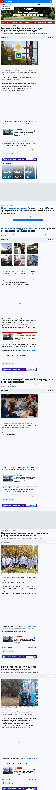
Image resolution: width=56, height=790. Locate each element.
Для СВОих (34, 22)
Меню (2, 1)
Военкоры (20, 22)
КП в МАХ (39, 22)
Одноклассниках (32, 140)
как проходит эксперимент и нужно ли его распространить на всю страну (24, 133)
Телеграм (24, 140)
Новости (8, 22)
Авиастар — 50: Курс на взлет (47, 22)
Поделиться (51, 37)
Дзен (18, 142)
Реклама (46, 4)
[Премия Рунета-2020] (17, 1)
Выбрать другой (7, 8)
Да (2, 8)
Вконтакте (5, 142)
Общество (6, 25)
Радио (41, 4)
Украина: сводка (27, 22)
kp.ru (35, 150)
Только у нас (14, 22)
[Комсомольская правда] (10, 1)
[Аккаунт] (54, 1)
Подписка (52, 4)
